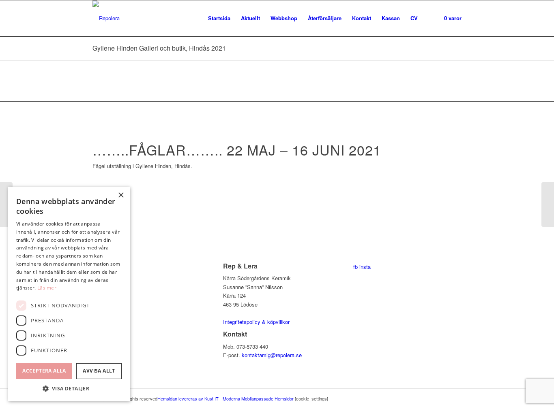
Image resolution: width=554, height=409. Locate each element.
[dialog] (69, 294)
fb (355, 267)
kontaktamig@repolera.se (272, 355)
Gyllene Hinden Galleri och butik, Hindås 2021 (159, 48)
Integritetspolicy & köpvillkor (256, 322)
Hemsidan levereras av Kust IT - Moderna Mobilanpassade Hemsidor (225, 398)
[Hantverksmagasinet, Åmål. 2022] (547, 204)
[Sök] (431, 18)
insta (365, 267)
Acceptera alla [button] (44, 370)
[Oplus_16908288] (135, 190)
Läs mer (46, 287)
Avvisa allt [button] (99, 370)
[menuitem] (219, 18)
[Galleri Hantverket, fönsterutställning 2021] (6, 204)
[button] (69, 388)
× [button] (121, 195)
